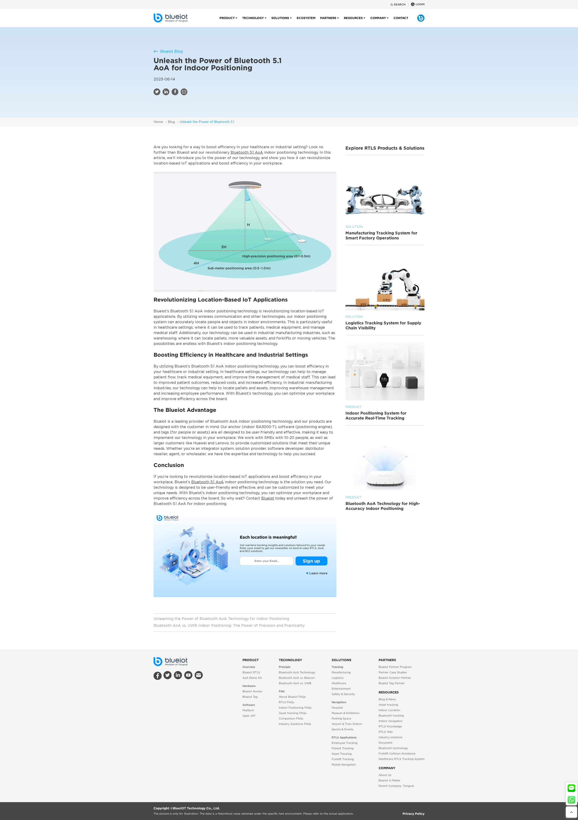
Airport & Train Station (347, 723)
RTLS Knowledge (390, 726)
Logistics (338, 677)
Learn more (318, 573)
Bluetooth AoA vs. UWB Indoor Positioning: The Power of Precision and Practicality (229, 625)
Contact (401, 18)
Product (227, 18)
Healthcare (339, 683)
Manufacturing (341, 672)
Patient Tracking (343, 748)
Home (158, 122)
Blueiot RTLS (251, 672)
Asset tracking (388, 704)
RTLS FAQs (286, 702)
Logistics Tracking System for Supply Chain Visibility (383, 322)
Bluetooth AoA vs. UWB (295, 683)
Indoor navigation (390, 720)
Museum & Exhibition (345, 713)
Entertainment (341, 688)
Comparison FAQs (291, 718)
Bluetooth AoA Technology (297, 672)
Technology (253, 18)
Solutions (280, 18)
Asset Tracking (342, 753)
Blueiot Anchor (252, 691)
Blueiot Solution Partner (395, 677)
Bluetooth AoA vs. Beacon (297, 677)
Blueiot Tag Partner (392, 683)
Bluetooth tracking (391, 715)
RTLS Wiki (386, 731)
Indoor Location (389, 710)
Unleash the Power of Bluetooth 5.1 (207, 122)
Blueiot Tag (250, 696)
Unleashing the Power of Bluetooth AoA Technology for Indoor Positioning (221, 619)
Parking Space (341, 718)
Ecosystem (306, 18)
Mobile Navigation (344, 764)
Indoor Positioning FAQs (295, 707)
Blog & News (387, 699)
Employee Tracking (344, 742)
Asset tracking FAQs (292, 713)
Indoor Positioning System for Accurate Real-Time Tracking (376, 413)
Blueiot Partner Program (395, 666)
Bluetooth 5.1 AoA (247, 152)
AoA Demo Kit (252, 677)
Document (385, 742)
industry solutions (390, 737)
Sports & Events (342, 729)
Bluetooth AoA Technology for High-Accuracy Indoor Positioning (382, 503)
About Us (385, 774)
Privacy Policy (413, 813)
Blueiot (267, 498)
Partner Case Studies (393, 672)
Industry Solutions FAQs (295, 723)
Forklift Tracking (343, 759)
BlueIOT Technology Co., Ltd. (196, 808)
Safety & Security (343, 694)
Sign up (311, 560)
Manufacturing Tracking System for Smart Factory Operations (381, 232)
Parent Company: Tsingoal (396, 785)
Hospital (337, 707)
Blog (171, 122)
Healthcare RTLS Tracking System (401, 758)
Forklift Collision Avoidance (397, 753)
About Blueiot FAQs (292, 696)
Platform (248, 710)
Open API (248, 715)
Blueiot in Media (389, 780)
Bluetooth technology (393, 748)
